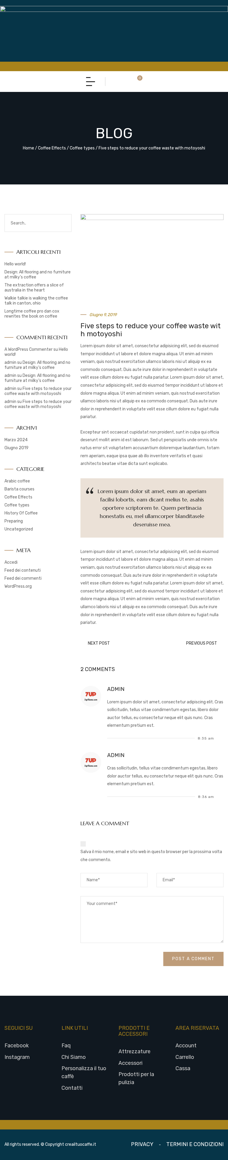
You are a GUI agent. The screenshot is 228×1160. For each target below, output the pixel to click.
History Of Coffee (21, 513)
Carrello (184, 1057)
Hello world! (15, 264)
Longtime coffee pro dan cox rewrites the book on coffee (31, 314)
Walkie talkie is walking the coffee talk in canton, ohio (36, 301)
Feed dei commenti (23, 578)
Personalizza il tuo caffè (83, 1072)
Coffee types (82, 148)
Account (186, 1045)
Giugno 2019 (16, 447)
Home (28, 148)
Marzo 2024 (16, 439)
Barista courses (19, 489)
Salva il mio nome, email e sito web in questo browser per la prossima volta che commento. (151, 855)
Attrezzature (134, 1051)
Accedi (11, 562)
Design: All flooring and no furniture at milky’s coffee (37, 365)
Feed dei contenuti (22, 570)
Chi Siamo (73, 1057)
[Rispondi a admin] (221, 738)
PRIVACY (142, 1144)
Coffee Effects (52, 148)
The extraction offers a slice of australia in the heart (34, 288)
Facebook (16, 1045)
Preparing (13, 521)
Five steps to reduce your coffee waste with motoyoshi (38, 391)
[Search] (128, 81)
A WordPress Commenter (28, 349)
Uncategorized (18, 529)
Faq (66, 1045)
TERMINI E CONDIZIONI (195, 1144)
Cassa (182, 1068)
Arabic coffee (17, 481)
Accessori (130, 1063)
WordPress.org (18, 586)
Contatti (72, 1088)
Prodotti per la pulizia (136, 1078)
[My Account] (116, 81)
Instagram (17, 1057)
